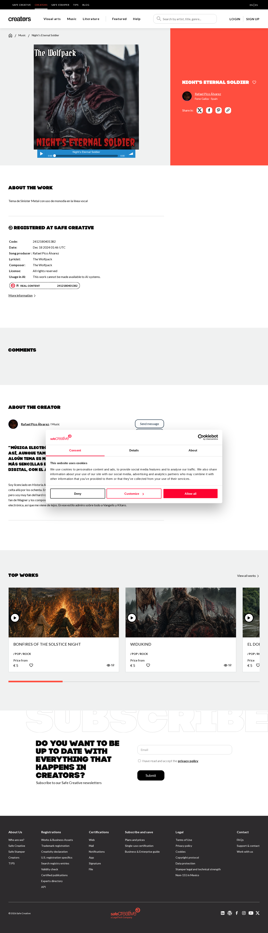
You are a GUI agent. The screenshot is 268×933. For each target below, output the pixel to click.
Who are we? (16, 839)
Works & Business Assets (57, 839)
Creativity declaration (54, 851)
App (91, 857)
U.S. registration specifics (56, 857)
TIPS (75, 4)
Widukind (140, 644)
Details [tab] (134, 450)
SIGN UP (253, 19)
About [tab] (193, 450)
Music (72, 19)
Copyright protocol (187, 857)
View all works (246, 575)
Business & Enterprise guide (142, 851)
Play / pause (41, 154)
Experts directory (52, 881)
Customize (131, 493)
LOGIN (235, 19)
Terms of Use (184, 839)
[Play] (15, 618)
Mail (91, 845)
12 (112, 665)
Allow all (190, 493)
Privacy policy (184, 845)
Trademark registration (55, 845)
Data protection (185, 863)
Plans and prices (135, 839)
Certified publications (54, 875)
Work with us (245, 851)
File (91, 869)
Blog (85, 4)
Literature (91, 19)
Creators (41, 4)
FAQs (240, 839)
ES (256, 5)
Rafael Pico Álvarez (208, 93)
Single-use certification (139, 845)
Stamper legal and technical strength (198, 869)
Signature (95, 863)
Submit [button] (151, 775)
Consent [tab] (75, 450)
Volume (131, 154)
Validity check (49, 869)
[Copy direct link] (228, 110)
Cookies (181, 851)
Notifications (97, 851)
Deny (77, 493)
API (43, 887)
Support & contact (248, 845)
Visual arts (52, 19)
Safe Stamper (60, 4)
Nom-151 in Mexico (187, 875)
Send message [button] (149, 424)
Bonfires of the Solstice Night (47, 644)
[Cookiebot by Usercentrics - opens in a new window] (201, 437)
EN (251, 5)
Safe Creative (21, 4)
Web (92, 839)
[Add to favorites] (254, 82)
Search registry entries (55, 863)
